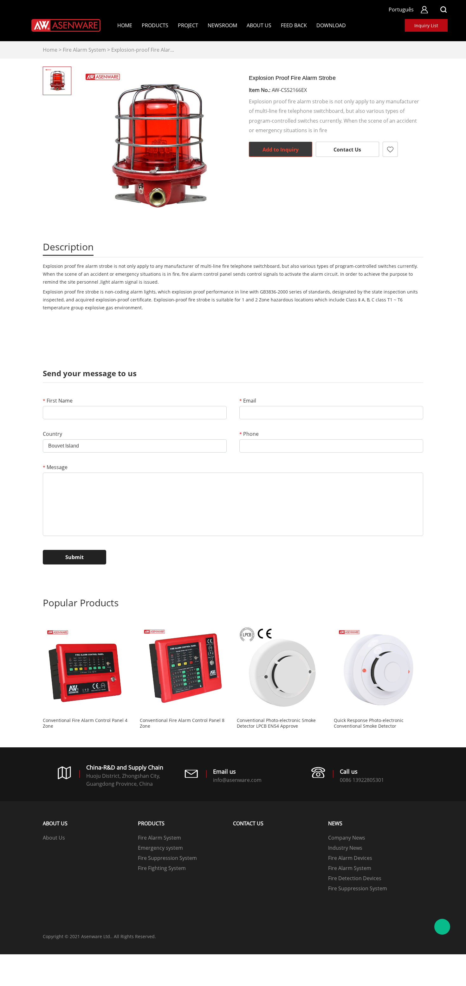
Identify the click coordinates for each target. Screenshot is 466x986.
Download (331, 25)
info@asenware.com (237, 780)
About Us (259, 25)
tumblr (375, 174)
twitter (324, 174)
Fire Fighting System (162, 868)
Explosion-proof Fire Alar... (142, 49)
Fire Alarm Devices (350, 857)
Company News (346, 837)
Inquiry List (426, 26)
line (307, 174)
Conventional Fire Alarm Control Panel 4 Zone (85, 723)
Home (124, 25)
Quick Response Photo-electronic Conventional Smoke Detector (369, 723)
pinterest (358, 174)
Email (247, 400)
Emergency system (160, 847)
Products (155, 25)
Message (55, 467)
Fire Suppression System (167, 857)
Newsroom (222, 25)
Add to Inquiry (280, 149)
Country (52, 433)
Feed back (294, 25)
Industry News (345, 847)
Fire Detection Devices (354, 878)
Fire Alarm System (84, 49)
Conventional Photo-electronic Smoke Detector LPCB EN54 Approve (276, 723)
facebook (290, 174)
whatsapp (341, 174)
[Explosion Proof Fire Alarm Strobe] (157, 146)
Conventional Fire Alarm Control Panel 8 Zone (182, 723)
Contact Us (347, 149)
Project (188, 25)
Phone (249, 433)
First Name (58, 400)
